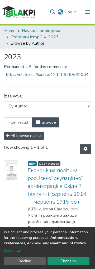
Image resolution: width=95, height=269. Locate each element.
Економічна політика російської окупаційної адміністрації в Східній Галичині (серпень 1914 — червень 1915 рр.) (57, 186)
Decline (24, 260)
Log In (71, 12)
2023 (53, 37)
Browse (48, 122)
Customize (12, 250)
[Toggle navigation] (87, 12)
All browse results (26, 135)
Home (10, 31)
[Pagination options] (85, 149)
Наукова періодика (41, 31)
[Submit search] (52, 12)
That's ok (68, 260)
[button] (60, 12)
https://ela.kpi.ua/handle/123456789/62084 (47, 74)
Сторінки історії (26, 37)
